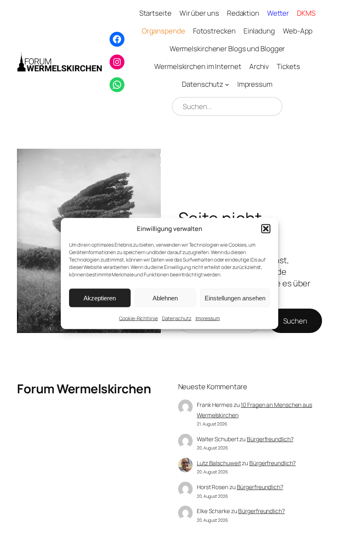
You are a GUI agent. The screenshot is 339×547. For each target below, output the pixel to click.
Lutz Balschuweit (219, 463)
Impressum (208, 318)
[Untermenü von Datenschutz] (227, 84)
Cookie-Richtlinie (138, 318)
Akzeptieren (100, 297)
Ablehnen (165, 297)
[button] (266, 228)
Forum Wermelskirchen (84, 388)
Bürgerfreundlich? (270, 439)
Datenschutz (176, 318)
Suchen (295, 321)
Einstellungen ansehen (235, 297)
